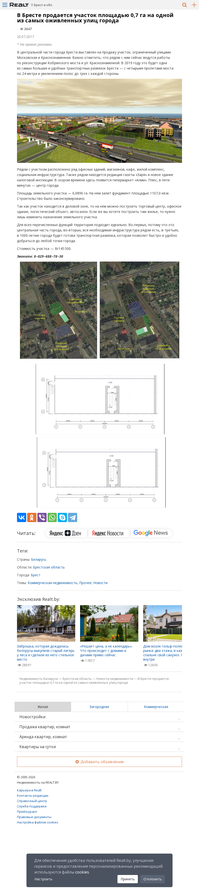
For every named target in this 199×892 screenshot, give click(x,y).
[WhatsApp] (52, 517)
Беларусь (38, 559)
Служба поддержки (32, 806)
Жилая (43, 706)
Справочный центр (32, 801)
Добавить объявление (102, 761)
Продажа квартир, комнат (44, 726)
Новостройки (32, 716)
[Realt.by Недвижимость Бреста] (19, 4)
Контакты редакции (32, 795)
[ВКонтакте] (21, 517)
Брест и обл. (43, 5)
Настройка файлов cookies (37, 822)
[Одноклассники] (31, 517)
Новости (100, 582)
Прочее (85, 582)
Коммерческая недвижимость (52, 582)
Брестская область (49, 567)
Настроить (43, 879)
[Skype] (62, 517)
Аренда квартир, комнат (43, 736)
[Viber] (42, 517)
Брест (36, 575)
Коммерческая (156, 706)
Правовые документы (34, 817)
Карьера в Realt (29, 790)
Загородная (99, 706)
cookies (82, 872)
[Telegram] (72, 517)
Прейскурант (27, 811)
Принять (128, 879)
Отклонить (152, 879)
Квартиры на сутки (37, 746)
